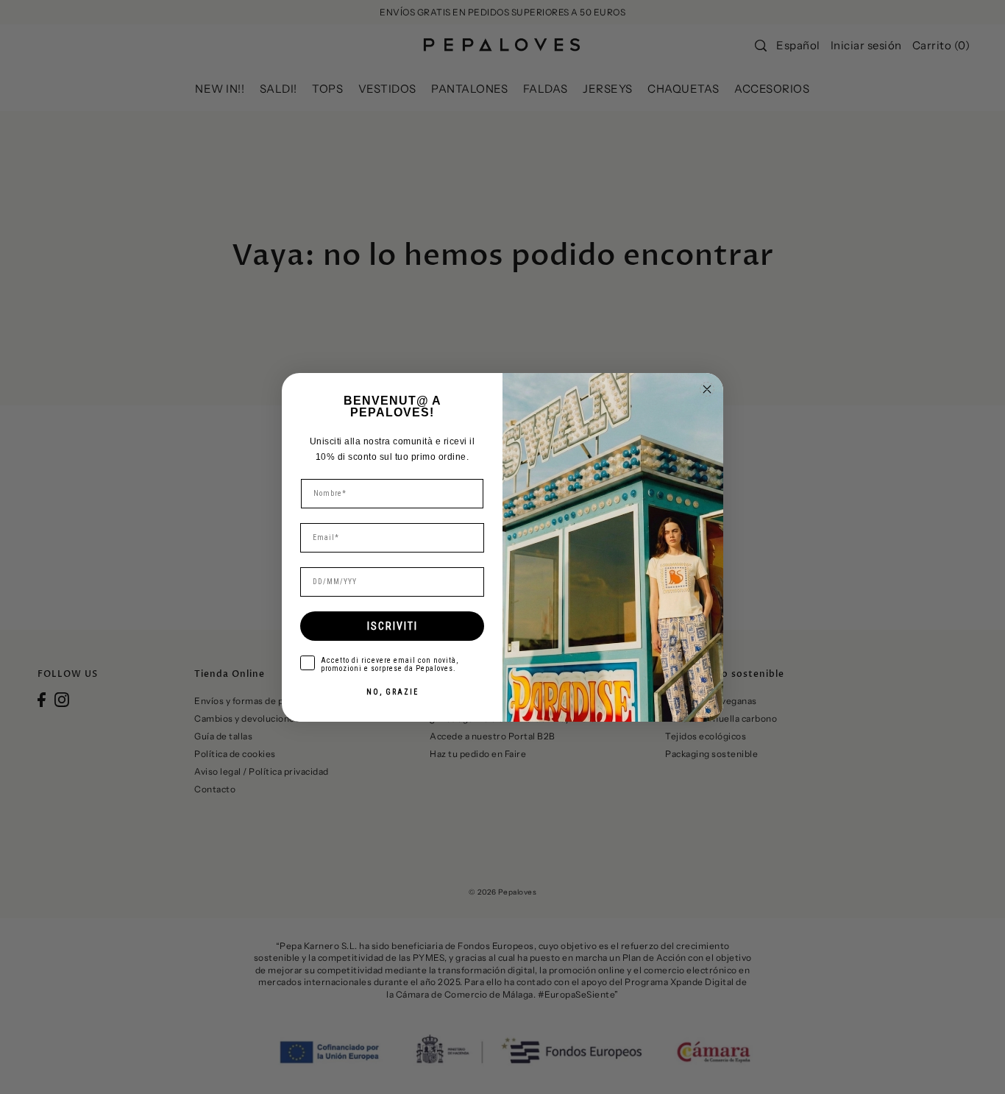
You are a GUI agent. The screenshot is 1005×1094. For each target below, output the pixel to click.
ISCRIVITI (392, 626)
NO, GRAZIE (392, 692)
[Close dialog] (707, 389)
